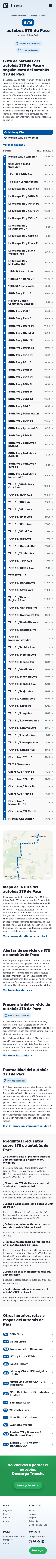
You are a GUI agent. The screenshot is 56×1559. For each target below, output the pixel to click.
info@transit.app (37, 1536)
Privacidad (34, 1521)
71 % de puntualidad (29, 50)
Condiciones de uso (38, 1524)
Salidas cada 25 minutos (30, 43)
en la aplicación (15, 1215)
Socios (7, 1531)
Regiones (7, 1510)
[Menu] (50, 5)
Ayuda (6, 1521)
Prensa (6, 1517)
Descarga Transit (26, 1485)
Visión (32, 1510)
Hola (6, 1505)
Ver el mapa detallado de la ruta (24, 936)
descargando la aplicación (39, 1197)
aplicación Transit (22, 1034)
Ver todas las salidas (16, 1055)
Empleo (32, 1517)
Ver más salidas (13, 144)
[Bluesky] (34, 1541)
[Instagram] (30, 1541)
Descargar (38, 1550)
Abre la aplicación (26, 909)
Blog (5, 1514)
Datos (6, 1543)
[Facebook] (38, 1541)
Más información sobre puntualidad (26, 1126)
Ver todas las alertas (16, 990)
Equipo (32, 1514)
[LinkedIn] (43, 1541)
